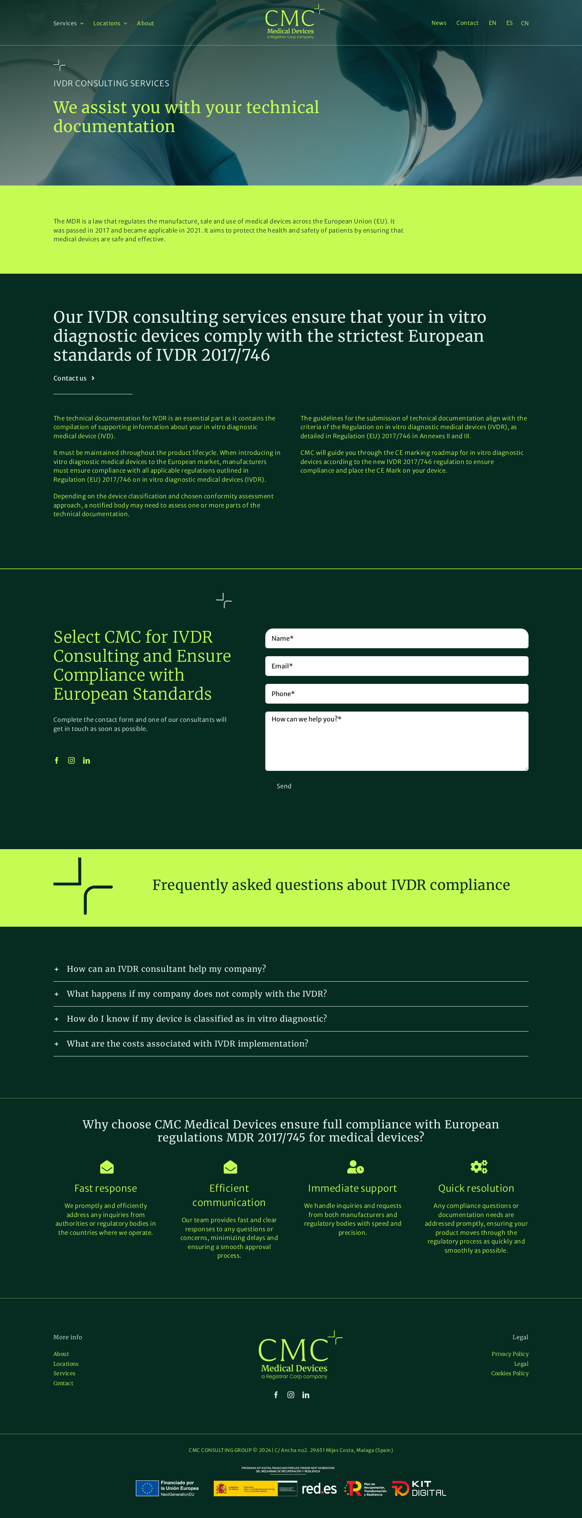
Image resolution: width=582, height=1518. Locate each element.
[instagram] (71, 760)
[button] (291, 969)
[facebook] (57, 760)
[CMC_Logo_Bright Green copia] (295, 7)
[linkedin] (86, 760)
